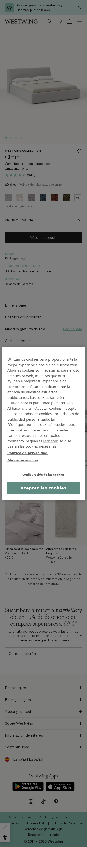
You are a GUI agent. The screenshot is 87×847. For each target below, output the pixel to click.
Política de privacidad (27, 452)
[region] (43, 423)
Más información (22, 460)
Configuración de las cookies (43, 474)
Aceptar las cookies (43, 488)
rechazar (50, 440)
